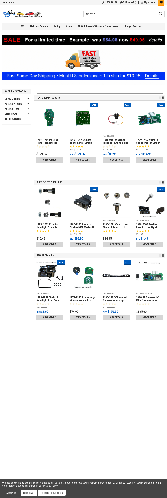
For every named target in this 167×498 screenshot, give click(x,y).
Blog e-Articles (133, 26)
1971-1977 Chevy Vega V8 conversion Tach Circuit (83, 299)
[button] (83, 57)
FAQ (22, 26)
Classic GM (10, 113)
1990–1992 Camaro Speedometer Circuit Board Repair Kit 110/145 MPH (148, 141)
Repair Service (12, 118)
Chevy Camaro (12, 98)
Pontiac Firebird (13, 103)
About (69, 26)
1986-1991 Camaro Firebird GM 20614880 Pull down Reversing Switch (82, 226)
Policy (57, 26)
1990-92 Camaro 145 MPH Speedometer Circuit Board (148, 299)
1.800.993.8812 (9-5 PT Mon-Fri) (120, 2)
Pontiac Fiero (11, 108)
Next (163, 98)
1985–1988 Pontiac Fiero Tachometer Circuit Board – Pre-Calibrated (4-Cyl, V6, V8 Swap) (48, 141)
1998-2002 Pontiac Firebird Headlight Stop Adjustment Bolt (148, 226)
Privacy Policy (50, 485)
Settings (11, 493)
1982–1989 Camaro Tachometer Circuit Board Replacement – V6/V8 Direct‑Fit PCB (82, 141)
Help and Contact (39, 26)
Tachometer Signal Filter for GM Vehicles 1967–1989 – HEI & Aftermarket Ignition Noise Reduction (116, 141)
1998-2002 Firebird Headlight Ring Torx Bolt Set (47, 299)
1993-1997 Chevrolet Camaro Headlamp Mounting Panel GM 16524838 (115, 299)
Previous (160, 98)
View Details (49, 159)
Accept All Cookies (52, 493)
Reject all (28, 493)
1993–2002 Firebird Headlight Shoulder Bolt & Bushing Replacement (47, 226)
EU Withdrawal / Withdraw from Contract (98, 26)
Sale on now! (8, 2)
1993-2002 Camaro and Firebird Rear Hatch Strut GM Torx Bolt (116, 226)
